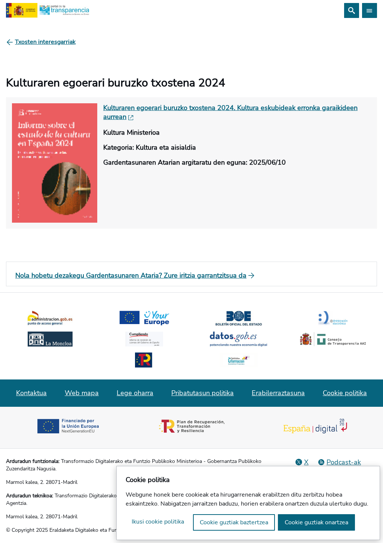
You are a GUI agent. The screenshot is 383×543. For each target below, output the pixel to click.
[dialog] (248, 503)
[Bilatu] (351, 10)
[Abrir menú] (369, 10)
